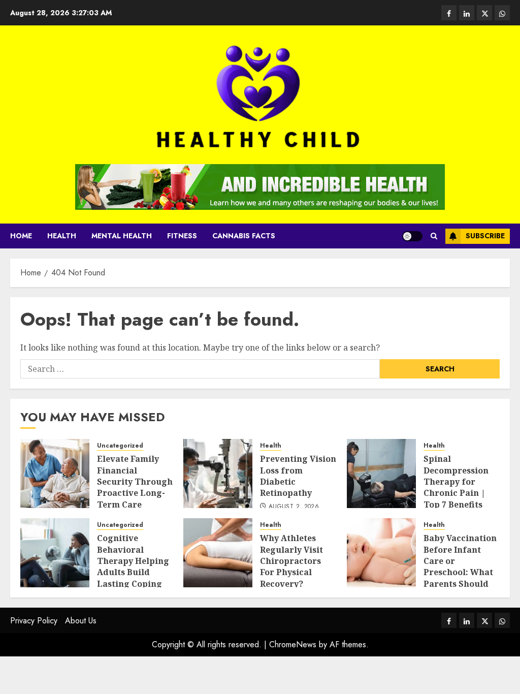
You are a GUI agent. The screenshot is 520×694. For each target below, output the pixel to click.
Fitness (182, 236)
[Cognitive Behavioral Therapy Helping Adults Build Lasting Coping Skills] (54, 552)
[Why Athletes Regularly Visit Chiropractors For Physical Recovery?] (217, 552)
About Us (80, 620)
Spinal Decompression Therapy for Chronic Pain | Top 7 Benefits (456, 481)
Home (21, 236)
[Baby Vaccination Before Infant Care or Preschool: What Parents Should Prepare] (381, 552)
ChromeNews (292, 644)
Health (61, 236)
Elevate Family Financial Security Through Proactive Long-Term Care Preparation (135, 487)
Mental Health (121, 236)
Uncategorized (120, 445)
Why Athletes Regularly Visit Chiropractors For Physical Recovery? (291, 560)
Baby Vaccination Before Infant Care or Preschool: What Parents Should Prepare (460, 566)
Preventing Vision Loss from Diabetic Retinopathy (298, 475)
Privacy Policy (33, 620)
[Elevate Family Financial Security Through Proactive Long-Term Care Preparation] (54, 473)
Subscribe (485, 236)
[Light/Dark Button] (412, 236)
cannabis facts (243, 236)
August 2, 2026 (294, 507)
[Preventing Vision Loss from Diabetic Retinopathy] (217, 473)
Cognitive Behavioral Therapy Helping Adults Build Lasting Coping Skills (133, 566)
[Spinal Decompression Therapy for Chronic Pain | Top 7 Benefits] (381, 473)
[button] (434, 236)
